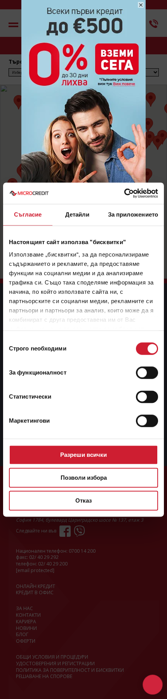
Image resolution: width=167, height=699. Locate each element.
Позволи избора (84, 477)
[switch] (147, 372)
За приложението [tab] (133, 214)
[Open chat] (152, 684)
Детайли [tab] (77, 214)
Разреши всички (83, 454)
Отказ (83, 500)
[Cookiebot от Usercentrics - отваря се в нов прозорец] (124, 193)
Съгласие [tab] (28, 214)
